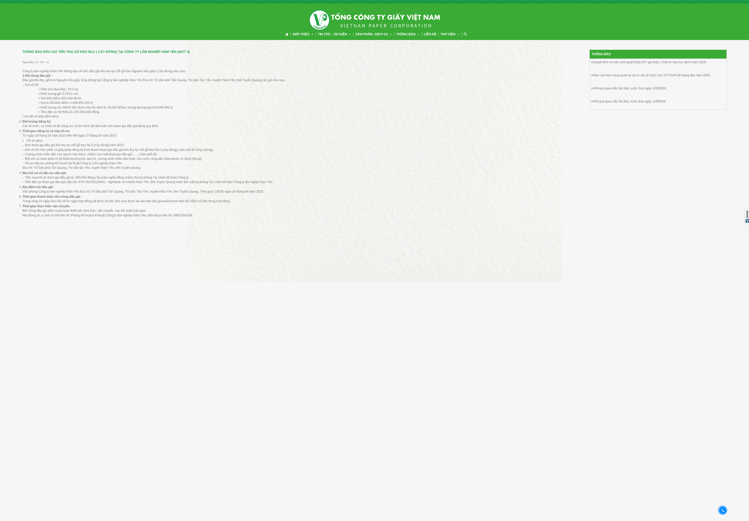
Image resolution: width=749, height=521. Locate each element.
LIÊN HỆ (430, 34)
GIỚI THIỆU (301, 34)
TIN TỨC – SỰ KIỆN (332, 34)
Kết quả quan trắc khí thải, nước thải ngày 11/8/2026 (630, 101)
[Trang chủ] (287, 34)
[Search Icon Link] (465, 34)
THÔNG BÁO (405, 34)
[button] (312, 34)
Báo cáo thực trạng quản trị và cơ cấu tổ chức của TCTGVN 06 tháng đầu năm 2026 (652, 75)
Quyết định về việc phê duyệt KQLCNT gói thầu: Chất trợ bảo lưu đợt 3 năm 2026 (650, 62)
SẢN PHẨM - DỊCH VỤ (371, 34)
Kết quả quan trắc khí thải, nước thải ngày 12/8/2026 (630, 88)
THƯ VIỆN (447, 34)
